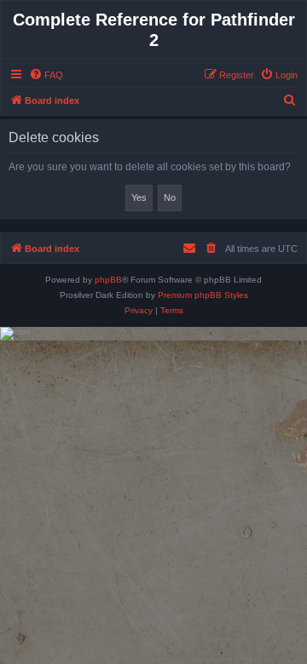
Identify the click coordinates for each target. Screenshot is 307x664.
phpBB (108, 279)
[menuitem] (46, 75)
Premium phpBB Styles (203, 295)
